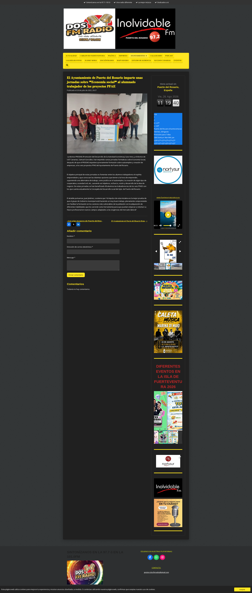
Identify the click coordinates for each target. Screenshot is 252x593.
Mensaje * (71, 257)
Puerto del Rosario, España (168, 87)
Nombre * (71, 236)
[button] (180, 242)
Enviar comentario (76, 275)
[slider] (167, 225)
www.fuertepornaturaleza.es (168, 197)
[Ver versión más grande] (168, 290)
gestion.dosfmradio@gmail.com (156, 572)
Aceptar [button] (242, 589)
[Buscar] (67, 65)
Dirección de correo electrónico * (80, 247)
